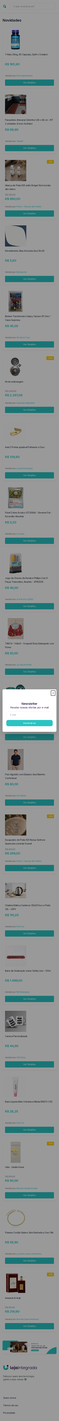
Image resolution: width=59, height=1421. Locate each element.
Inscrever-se (29, 723)
